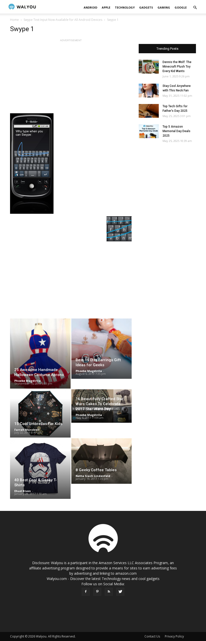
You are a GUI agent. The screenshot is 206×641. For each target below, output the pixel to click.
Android (90, 7)
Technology (125, 7)
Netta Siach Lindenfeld (93, 476)
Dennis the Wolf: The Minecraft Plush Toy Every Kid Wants (177, 66)
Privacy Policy (174, 636)
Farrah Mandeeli (26, 430)
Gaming (164, 7)
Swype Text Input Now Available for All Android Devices (63, 20)
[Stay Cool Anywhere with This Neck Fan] (149, 90)
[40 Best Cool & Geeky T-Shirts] (40, 468)
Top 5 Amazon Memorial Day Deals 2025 (176, 131)
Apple (106, 7)
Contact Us (152, 636)
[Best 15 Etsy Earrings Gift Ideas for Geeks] (101, 348)
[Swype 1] (71, 163)
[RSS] (109, 592)
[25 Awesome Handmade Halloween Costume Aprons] (40, 353)
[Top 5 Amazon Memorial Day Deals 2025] (149, 131)
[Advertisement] (71, 78)
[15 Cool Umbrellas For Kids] (40, 413)
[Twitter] (120, 592)
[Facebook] (86, 592)
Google (181, 7)
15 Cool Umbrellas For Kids (38, 423)
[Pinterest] (97, 592)
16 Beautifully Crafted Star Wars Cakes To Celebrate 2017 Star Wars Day (100, 404)
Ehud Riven (22, 491)
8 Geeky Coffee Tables (96, 470)
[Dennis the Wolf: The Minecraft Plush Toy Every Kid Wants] (149, 67)
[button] (195, 7)
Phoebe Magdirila (27, 381)
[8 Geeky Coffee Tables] (101, 461)
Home (14, 20)
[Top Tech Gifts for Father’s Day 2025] (149, 111)
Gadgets (146, 7)
